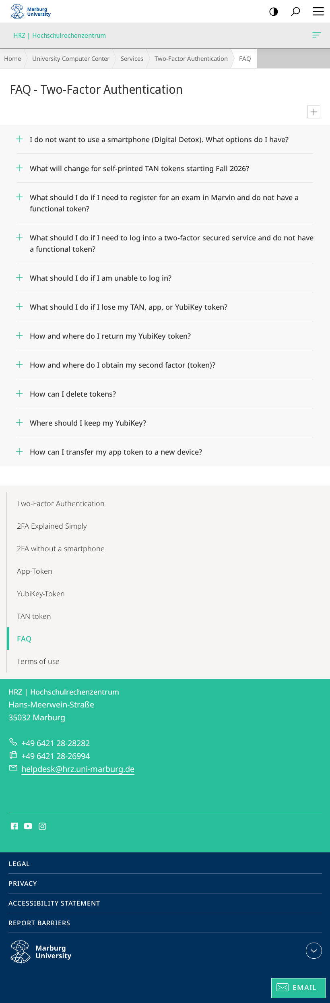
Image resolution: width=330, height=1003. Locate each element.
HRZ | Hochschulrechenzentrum (318, 35)
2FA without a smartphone (61, 548)
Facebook (13, 826)
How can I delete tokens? (73, 391)
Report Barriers (39, 922)
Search (295, 11)
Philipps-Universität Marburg (56, 964)
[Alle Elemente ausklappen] (313, 111)
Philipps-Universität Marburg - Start (34, 11)
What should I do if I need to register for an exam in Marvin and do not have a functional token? (164, 200)
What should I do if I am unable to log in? (100, 275)
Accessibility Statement (54, 903)
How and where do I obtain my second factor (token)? (122, 362)
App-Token (34, 571)
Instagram (43, 826)
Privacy (22, 883)
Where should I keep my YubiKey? (88, 420)
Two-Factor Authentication (191, 58)
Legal (19, 863)
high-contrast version (274, 11)
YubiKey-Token (41, 593)
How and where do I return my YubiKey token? (110, 333)
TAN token (34, 616)
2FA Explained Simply (52, 526)
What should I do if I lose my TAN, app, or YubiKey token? (128, 304)
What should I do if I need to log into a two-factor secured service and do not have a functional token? (172, 240)
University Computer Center (70, 58)
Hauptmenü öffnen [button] (318, 11)
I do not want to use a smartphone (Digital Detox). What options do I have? (159, 136)
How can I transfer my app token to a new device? (116, 449)
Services (132, 58)
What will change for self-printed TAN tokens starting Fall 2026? (139, 165)
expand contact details (314, 951)
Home (12, 58)
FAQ (24, 638)
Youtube (27, 826)
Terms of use (38, 661)
